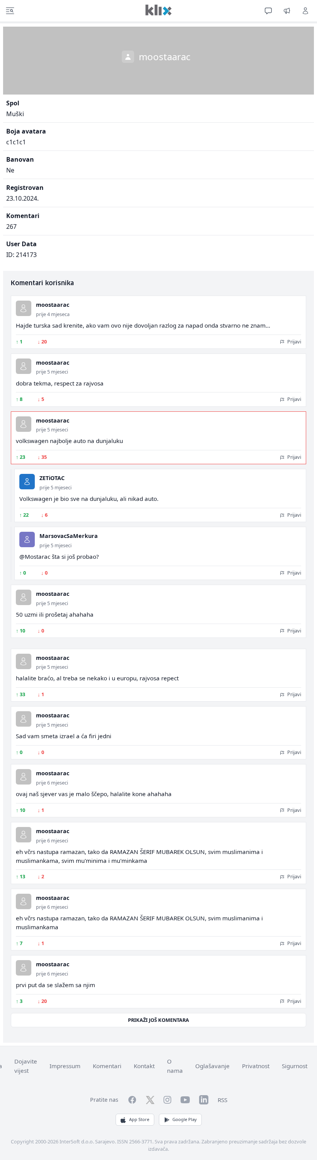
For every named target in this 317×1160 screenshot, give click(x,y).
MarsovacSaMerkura (68, 535)
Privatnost (255, 1066)
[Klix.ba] (158, 10)
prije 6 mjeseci (52, 782)
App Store (139, 1119)
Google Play (184, 1119)
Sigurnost (294, 1066)
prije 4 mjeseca (53, 314)
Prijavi (293, 341)
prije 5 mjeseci (52, 371)
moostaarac (52, 304)
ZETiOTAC (52, 478)
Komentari (107, 1066)
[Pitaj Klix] (268, 11)
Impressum (64, 1066)
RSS (222, 1100)
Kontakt (144, 1066)
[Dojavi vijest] (287, 11)
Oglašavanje (212, 1066)
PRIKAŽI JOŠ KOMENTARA (158, 1019)
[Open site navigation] (10, 10)
